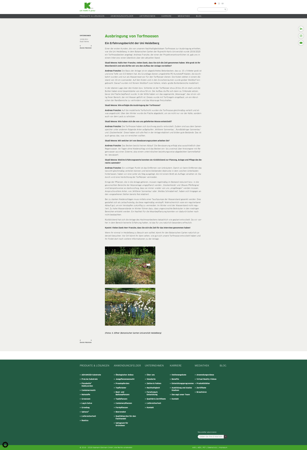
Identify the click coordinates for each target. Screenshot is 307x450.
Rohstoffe (86, 395)
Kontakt (150, 408)
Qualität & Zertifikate (156, 399)
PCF (204, 447)
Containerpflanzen (124, 403)
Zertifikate (201, 388)
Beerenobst (121, 412)
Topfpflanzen (121, 399)
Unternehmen (147, 16)
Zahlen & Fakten (154, 383)
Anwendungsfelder (122, 16)
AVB (194, 447)
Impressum (223, 447)
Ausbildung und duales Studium (182, 389)
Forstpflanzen (122, 408)
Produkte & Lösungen (92, 16)
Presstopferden (122, 383)
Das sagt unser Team (181, 395)
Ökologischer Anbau (124, 375)
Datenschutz (212, 447)
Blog (222, 9)
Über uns (151, 375)
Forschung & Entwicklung (152, 393)
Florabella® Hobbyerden (87, 385)
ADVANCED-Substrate (91, 375)
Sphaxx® (85, 412)
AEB (199, 447)
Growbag (86, 408)
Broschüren (202, 392)
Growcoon (86, 399)
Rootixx (85, 420)
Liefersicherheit (89, 416)
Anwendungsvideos (205, 375)
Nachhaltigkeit (153, 388)
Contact (230, 9)
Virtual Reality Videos (206, 379)
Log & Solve (87, 403)
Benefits (175, 379)
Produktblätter (203, 383)
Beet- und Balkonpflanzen (122, 393)
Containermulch (89, 390)
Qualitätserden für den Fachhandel (126, 417)
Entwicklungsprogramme (182, 383)
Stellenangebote (179, 375)
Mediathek (184, 16)
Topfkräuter (121, 388)
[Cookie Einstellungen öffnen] (5, 447)
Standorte (151, 379)
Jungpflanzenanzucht (125, 379)
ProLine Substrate (90, 379)
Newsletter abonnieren (207, 432)
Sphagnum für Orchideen (122, 424)
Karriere (167, 16)
